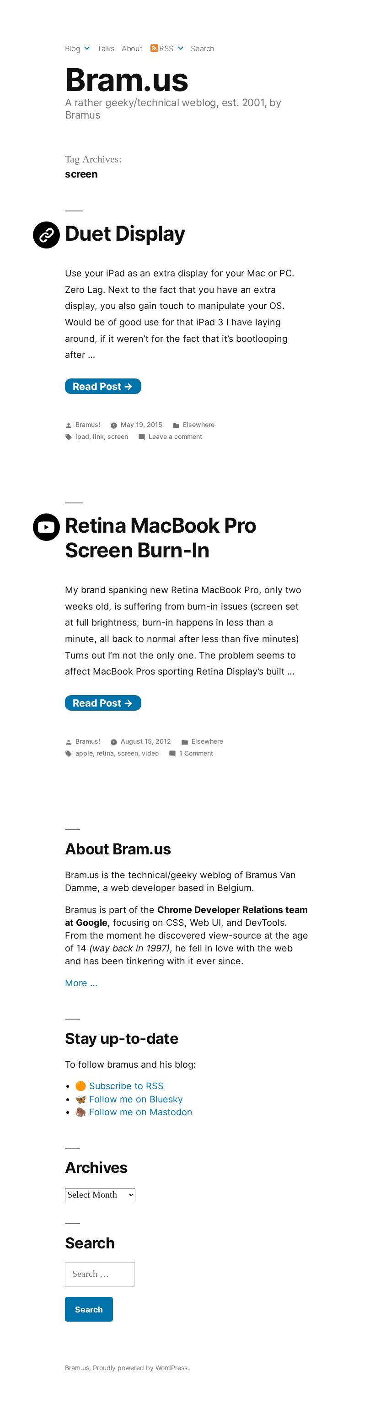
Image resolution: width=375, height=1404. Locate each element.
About (132, 48)
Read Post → (103, 386)
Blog (72, 48)
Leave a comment (175, 436)
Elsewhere (198, 424)
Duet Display (125, 233)
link (98, 436)
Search (202, 48)
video (150, 753)
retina (105, 753)
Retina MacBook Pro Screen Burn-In (160, 537)
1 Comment (196, 753)
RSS (166, 48)
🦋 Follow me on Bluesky (129, 1099)
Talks (106, 48)
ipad (82, 436)
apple (84, 753)
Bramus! (87, 424)
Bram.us (126, 79)
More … (81, 982)
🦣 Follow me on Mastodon (134, 1112)
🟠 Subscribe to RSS (119, 1085)
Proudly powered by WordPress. (141, 1368)
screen (117, 436)
